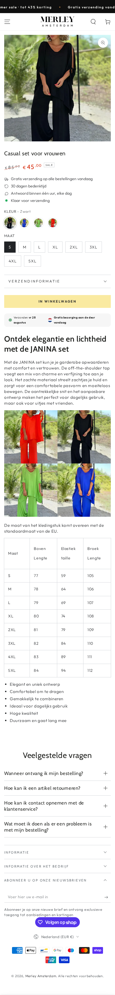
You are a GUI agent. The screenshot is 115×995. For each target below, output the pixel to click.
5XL (32, 261)
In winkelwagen (58, 301)
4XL (13, 261)
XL (55, 247)
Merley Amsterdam (40, 976)
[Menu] (7, 21)
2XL (74, 247)
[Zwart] (10, 223)
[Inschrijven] (107, 897)
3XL (93, 247)
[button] (93, 21)
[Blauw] (24, 223)
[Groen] (38, 223)
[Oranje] (53, 223)
